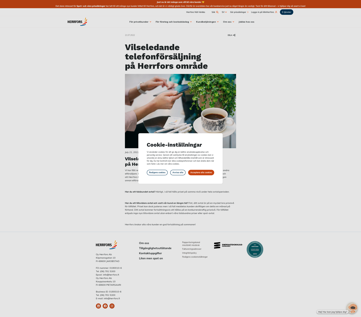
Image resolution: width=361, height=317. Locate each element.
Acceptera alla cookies (201, 172)
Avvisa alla (177, 172)
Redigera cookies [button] (157, 172)
